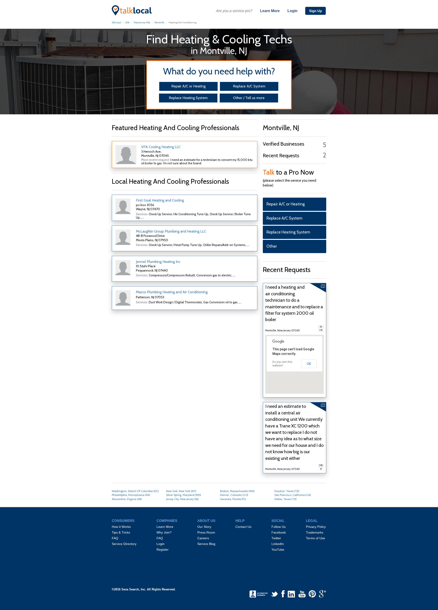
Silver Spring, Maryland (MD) (183, 495)
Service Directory (124, 544)
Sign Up (315, 11)
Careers (203, 538)
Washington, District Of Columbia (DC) (135, 491)
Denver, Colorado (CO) (234, 495)
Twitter (276, 538)
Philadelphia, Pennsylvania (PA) (131, 495)
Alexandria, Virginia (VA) (127, 499)
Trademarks (314, 532)
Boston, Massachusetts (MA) (237, 491)
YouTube (277, 549)
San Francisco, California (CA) (292, 495)
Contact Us (243, 527)
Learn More (270, 11)
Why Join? (164, 532)
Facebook (278, 532)
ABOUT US (206, 521)
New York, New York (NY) (181, 491)
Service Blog (206, 544)
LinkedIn (277, 544)
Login (292, 11)
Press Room (206, 532)
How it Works (121, 527)
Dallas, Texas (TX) (285, 499)
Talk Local (116, 22)
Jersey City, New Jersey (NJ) (182, 499)
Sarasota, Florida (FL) (233, 499)
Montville (159, 22)
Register (162, 549)
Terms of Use (315, 538)
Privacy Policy (316, 527)
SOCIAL (277, 521)
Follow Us (278, 527)
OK (309, 364)
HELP (240, 521)
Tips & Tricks (121, 532)
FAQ (115, 538)
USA (127, 22)
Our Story (204, 527)
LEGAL (312, 521)
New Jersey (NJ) (142, 22)
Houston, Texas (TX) (286, 491)
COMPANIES (166, 521)
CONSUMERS (123, 521)
